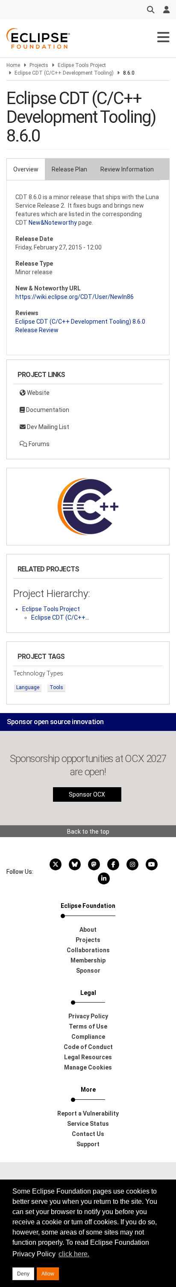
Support (88, 1144)
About (88, 929)
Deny (23, 1274)
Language (27, 687)
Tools (56, 687)
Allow (47, 1274)
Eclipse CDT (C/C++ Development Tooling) (64, 73)
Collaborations (88, 950)
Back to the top (88, 831)
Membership (88, 960)
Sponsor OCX (87, 794)
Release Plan (69, 169)
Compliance (88, 1036)
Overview (25, 169)
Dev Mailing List (47, 426)
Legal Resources (88, 1057)
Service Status (88, 1123)
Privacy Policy (88, 1016)
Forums (38, 444)
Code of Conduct (88, 1047)
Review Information (127, 169)
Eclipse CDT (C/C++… (60, 617)
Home (13, 65)
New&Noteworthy (53, 222)
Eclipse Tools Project (82, 65)
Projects (38, 65)
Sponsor (88, 970)
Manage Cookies (88, 1067)
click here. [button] (74, 1254)
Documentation (47, 409)
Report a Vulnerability (88, 1113)
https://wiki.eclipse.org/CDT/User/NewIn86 (74, 296)
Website (38, 392)
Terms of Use (88, 1026)
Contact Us (88, 1133)
